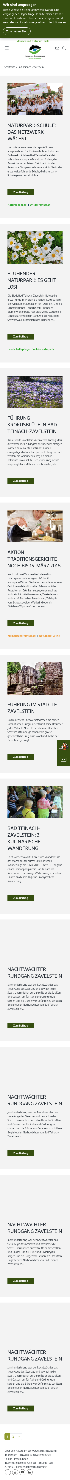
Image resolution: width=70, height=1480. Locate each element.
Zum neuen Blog (16, 31)
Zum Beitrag (20, 192)
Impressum (10, 1454)
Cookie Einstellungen (16, 1458)
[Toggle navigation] (6, 49)
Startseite (9, 67)
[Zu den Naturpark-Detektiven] (63, 746)
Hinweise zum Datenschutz (34, 1454)
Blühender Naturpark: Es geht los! (31, 280)
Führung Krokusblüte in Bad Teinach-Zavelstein (32, 424)
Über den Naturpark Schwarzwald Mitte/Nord (30, 1450)
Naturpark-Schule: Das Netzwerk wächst (31, 132)
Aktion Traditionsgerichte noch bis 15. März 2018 (34, 558)
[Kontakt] (63, 760)
